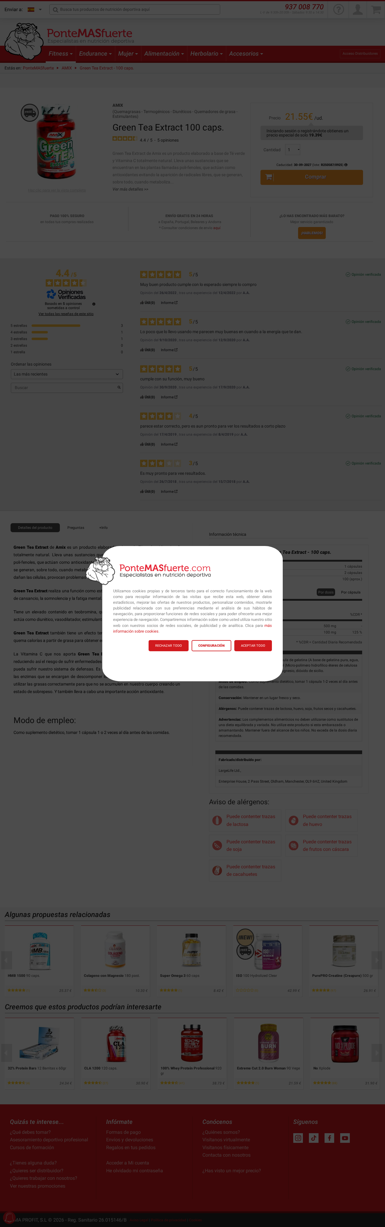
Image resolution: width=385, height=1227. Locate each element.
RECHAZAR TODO (168, 646)
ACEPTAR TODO (253, 646)
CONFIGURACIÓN (211, 646)
